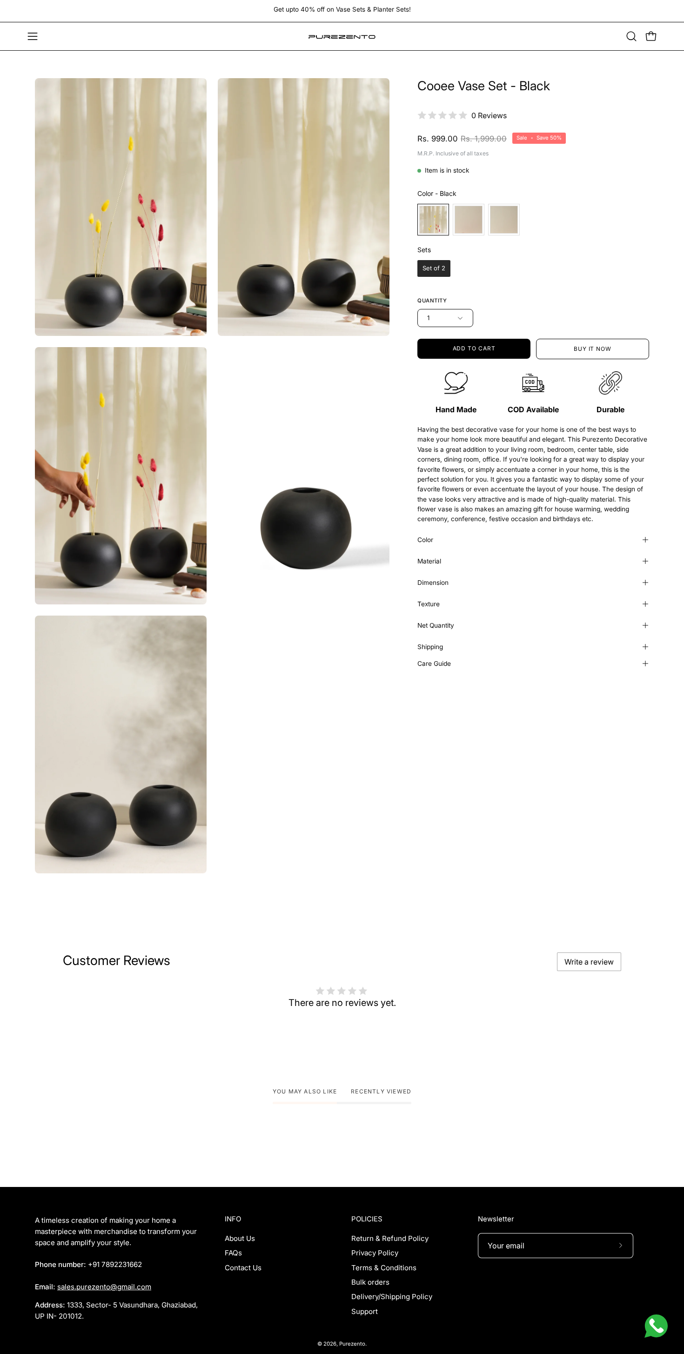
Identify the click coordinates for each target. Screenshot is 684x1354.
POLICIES (366, 1219)
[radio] (433, 219)
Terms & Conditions (383, 1267)
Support (364, 1311)
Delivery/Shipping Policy (391, 1296)
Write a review (589, 961)
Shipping (430, 646)
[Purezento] (342, 36)
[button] (631, 36)
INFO (233, 1219)
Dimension (433, 582)
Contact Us (243, 1267)
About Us (240, 1238)
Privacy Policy (374, 1252)
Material (429, 561)
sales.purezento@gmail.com (104, 1286)
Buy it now (592, 348)
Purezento (352, 1344)
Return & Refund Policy (390, 1238)
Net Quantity (435, 625)
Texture (428, 604)
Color (425, 539)
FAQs (233, 1252)
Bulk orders (370, 1282)
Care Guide (434, 663)
